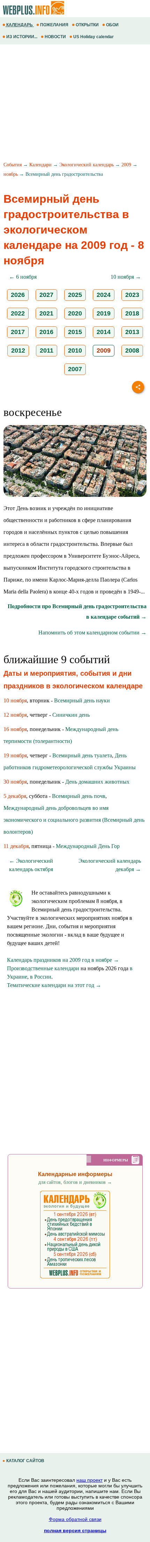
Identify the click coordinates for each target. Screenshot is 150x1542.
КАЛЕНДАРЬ (19, 24)
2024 (104, 294)
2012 (18, 350)
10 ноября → (126, 277)
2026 (18, 294)
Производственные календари (43, 968)
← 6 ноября (23, 277)
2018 (132, 313)
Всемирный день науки (82, 700)
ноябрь (10, 174)
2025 (75, 294)
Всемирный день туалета (82, 755)
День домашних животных (97, 782)
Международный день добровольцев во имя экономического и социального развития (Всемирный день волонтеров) (73, 820)
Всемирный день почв (78, 796)
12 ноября (15, 715)
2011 (46, 350)
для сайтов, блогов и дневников (75, 1182)
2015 (75, 331)
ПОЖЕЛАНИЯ (54, 24)
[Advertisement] (75, 104)
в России (40, 977)
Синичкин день (71, 715)
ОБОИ (112, 24)
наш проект (89, 1480)
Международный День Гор (88, 846)
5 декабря (14, 796)
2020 (75, 313)
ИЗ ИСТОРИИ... (21, 36)
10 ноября (15, 700)
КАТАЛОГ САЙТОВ (25, 1460)
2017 (18, 331)
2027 (46, 294)
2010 (75, 350)
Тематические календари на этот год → (54, 985)
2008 (132, 350)
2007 (75, 369)
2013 (132, 331)
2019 (104, 313)
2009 (126, 164)
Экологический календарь (86, 164)
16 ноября (15, 729)
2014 (104, 331)
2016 (46, 331)
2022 (18, 313)
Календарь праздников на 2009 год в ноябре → (63, 960)
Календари (40, 164)
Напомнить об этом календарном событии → (92, 632)
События (12, 164)
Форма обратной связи (75, 1519)
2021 (46, 313)
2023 (132, 294)
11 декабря (16, 846)
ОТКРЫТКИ (87, 24)
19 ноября (15, 755)
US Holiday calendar (93, 36)
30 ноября (15, 782)
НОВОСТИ (55, 36)
